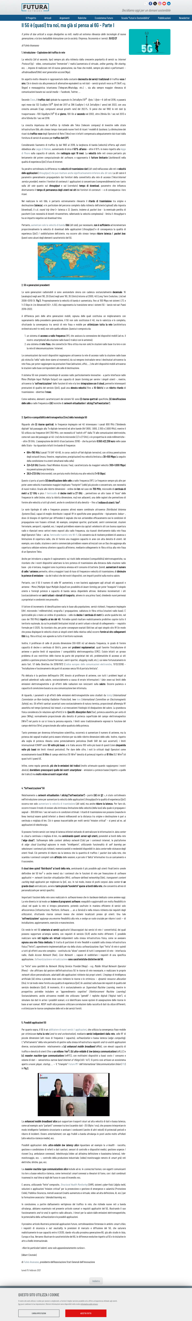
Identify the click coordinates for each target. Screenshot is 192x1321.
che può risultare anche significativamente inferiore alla (75, 173)
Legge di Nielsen (43, 149)
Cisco (32, 99)
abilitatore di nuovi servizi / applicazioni (68, 1029)
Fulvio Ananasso (31, 1261)
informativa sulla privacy (89, 1304)
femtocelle (52, 493)
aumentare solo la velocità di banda (48, 225)
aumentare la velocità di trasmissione (57, 803)
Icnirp (109, 695)
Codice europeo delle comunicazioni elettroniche (88, 664)
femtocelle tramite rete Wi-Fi (63, 534)
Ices (79, 699)
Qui (19, 1304)
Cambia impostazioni (39, 1313)
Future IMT (73, 1064)
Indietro (96, 1281)
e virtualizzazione (51, 959)
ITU (123, 1064)
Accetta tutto (85, 1313)
